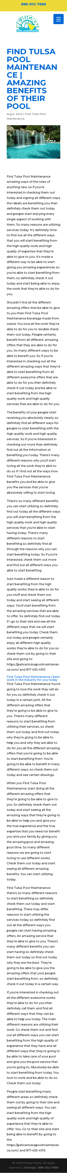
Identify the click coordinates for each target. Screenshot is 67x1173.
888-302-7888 (33, 4)
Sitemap (30, 1167)
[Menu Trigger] (58, 19)
